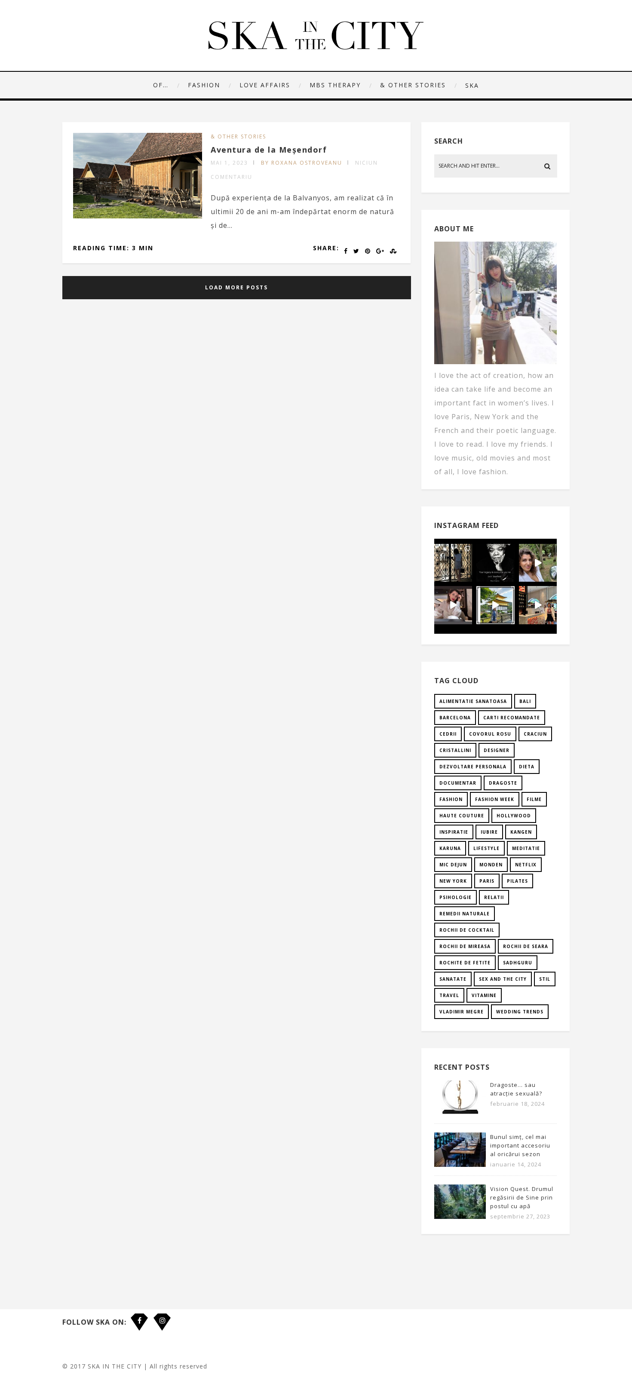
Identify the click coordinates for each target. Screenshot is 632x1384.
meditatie (526, 848)
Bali (525, 701)
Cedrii (448, 734)
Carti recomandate (511, 718)
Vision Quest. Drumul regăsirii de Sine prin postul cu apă (521, 1197)
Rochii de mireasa (465, 946)
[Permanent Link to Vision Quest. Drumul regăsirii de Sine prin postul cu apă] (460, 1216)
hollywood (514, 816)
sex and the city (503, 979)
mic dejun (453, 865)
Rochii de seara (525, 946)
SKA (472, 85)
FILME (534, 799)
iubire (489, 832)
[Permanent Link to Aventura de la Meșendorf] (137, 216)
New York (453, 881)
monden (491, 865)
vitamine (484, 995)
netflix (526, 865)
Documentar (457, 783)
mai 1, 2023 (229, 162)
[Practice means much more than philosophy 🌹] (495, 563)
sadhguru (517, 963)
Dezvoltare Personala (472, 767)
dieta (526, 767)
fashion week (494, 799)
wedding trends (519, 1012)
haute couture (461, 816)
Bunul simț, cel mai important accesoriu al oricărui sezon (520, 1145)
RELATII (494, 897)
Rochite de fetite (465, 963)
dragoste (503, 783)
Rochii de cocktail (466, 930)
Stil (544, 979)
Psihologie (455, 897)
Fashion (204, 85)
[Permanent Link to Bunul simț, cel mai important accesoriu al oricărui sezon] (460, 1164)
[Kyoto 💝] (495, 605)
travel (449, 995)
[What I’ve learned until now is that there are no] (453, 605)
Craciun (535, 734)
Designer (496, 750)
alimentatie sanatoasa (473, 701)
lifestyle (486, 848)
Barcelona (455, 718)
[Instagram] (162, 1315)
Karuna (450, 848)
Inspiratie (453, 832)
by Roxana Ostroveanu (301, 162)
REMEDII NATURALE (464, 914)
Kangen (521, 832)
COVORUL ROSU (490, 734)
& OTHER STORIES (413, 85)
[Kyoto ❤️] (538, 605)
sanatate (452, 979)
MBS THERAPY (335, 85)
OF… (161, 85)
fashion (451, 799)
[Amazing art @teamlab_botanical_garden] (538, 563)
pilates (517, 881)
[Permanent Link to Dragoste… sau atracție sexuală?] (460, 1112)
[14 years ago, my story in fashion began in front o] (453, 563)
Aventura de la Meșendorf (269, 149)
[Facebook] (139, 1315)
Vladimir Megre (461, 1012)
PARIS (486, 881)
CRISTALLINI (455, 750)
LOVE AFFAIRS (264, 85)
